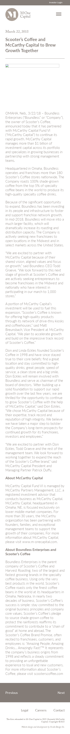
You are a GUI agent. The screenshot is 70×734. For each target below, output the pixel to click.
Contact (59, 710)
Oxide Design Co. (57, 727)
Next (61, 692)
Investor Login (55, 2)
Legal (24, 710)
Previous (11, 692)
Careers (40, 710)
